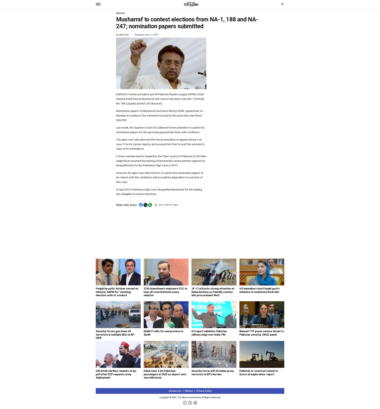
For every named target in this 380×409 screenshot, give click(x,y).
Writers (189, 391)
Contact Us (174, 391)
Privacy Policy (204, 391)
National (120, 13)
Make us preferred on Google (168, 205)
